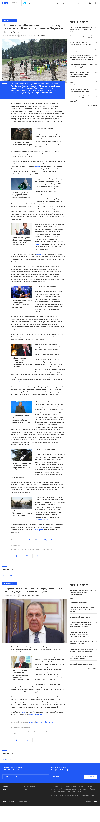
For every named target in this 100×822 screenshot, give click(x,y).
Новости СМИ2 (7, 575)
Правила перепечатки (8, 801)
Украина (30, 732)
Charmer (95, 801)
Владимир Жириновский (21, 549)
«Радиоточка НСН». (35, 714)
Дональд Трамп (18, 732)
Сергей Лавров (15, 734)
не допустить (39, 530)
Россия (36, 732)
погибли (38, 244)
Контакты (5, 789)
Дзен (37, 540)
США (25, 732)
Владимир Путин (44, 732)
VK (41, 540)
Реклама (4, 793)
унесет (37, 166)
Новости (32, 540)
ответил (23, 712)
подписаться (90, 776)
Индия (38, 549)
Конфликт (49, 549)
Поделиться (41, 35)
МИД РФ (52, 732)
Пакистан (32, 549)
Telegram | (47, 540)
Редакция (5, 786)
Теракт (43, 549)
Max (52, 540)
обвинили (39, 254)
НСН (19, 382)
